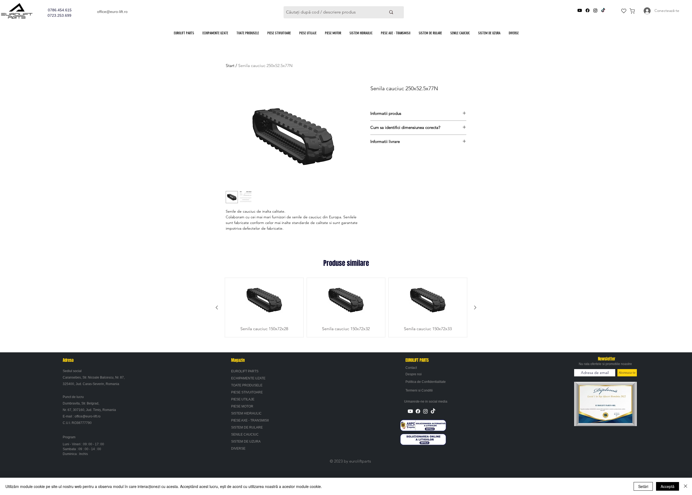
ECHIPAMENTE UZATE (248, 378)
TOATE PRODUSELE (246, 385)
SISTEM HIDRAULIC (246, 413)
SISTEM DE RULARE (247, 427)
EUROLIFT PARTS (244, 371)
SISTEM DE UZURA (246, 441)
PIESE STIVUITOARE (247, 392)
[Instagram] (595, 10)
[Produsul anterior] (217, 307)
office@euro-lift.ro (112, 11)
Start (230, 65)
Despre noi (413, 374)
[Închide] (685, 486)
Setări (643, 486)
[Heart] (623, 10)
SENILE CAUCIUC (245, 434)
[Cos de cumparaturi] (632, 11)
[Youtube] (579, 10)
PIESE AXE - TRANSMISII (250, 420)
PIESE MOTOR (242, 406)
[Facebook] (587, 10)
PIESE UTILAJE (242, 399)
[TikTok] (603, 10)
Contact (411, 368)
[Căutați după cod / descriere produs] (391, 12)
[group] (346, 307)
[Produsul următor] (475, 307)
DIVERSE (238, 448)
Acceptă (667, 486)
